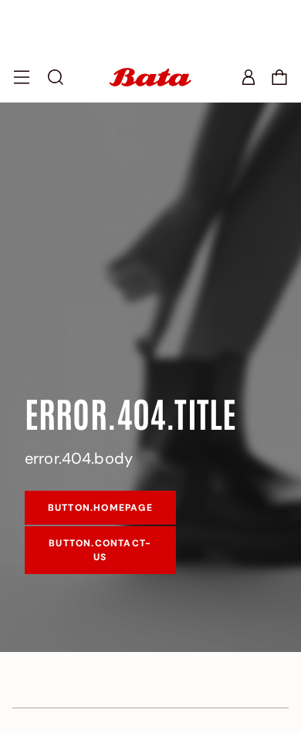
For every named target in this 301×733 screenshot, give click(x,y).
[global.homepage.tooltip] (150, 77)
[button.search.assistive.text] (55, 77)
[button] (279, 77)
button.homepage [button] (100, 508)
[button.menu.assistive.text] (21, 77)
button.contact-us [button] (100, 550)
